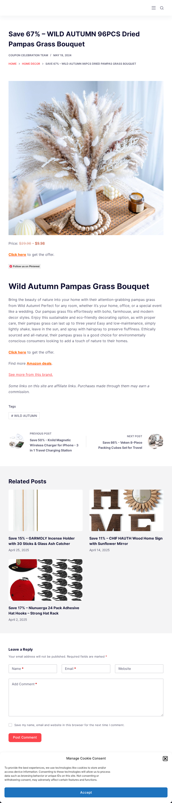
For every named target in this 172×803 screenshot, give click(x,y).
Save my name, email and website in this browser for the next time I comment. (69, 725)
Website (124, 668)
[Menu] (154, 8)
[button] (165, 758)
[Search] (161, 8)
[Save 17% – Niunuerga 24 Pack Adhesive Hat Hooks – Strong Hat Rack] (46, 580)
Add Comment (24, 684)
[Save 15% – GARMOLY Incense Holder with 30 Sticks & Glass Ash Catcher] (46, 510)
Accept (86, 792)
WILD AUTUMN (24, 416)
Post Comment (25, 737)
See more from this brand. (31, 374)
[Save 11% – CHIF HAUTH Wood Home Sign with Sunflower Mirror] (126, 510)
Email (70, 668)
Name (18, 668)
